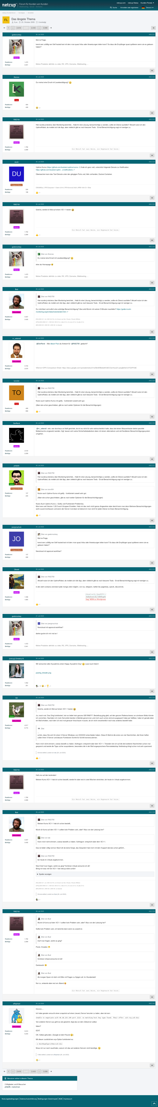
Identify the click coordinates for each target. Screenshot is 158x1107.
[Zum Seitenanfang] (154, 1103)
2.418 (33, 28)
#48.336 (152, 697)
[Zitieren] (152, 70)
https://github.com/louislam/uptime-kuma (62, 167)
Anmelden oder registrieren (129, 7)
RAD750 (76, 343)
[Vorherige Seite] (4, 27)
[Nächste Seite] (51, 27)
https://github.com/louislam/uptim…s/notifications (54, 169)
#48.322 (152, 77)
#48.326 (152, 246)
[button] (148, 7)
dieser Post (54, 343)
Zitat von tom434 (47, 489)
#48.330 (152, 423)
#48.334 (152, 616)
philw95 (7, 1087)
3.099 (45, 28)
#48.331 (152, 465)
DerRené (41, 343)
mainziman (16, 1087)
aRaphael (56, 1055)
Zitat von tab (45, 837)
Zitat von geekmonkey (49, 534)
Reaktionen (8, 62)
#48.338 (152, 812)
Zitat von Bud (46, 918)
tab (55, 753)
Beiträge (7, 65)
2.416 (19, 28)
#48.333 (152, 569)
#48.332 (152, 527)
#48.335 (152, 658)
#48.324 (152, 161)
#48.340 (152, 1003)
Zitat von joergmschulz (49, 623)
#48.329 (152, 380)
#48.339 (152, 911)
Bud (55, 894)
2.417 (26, 28)
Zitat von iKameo (47, 254)
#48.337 (152, 769)
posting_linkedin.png (43, 672)
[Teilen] (153, 28)
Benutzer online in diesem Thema (20, 1078)
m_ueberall (42, 428)
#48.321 (152, 34)
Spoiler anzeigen (45, 874)
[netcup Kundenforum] (25, 5)
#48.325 (152, 204)
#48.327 (152, 289)
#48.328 (152, 338)
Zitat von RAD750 (47, 296)
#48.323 (152, 119)
